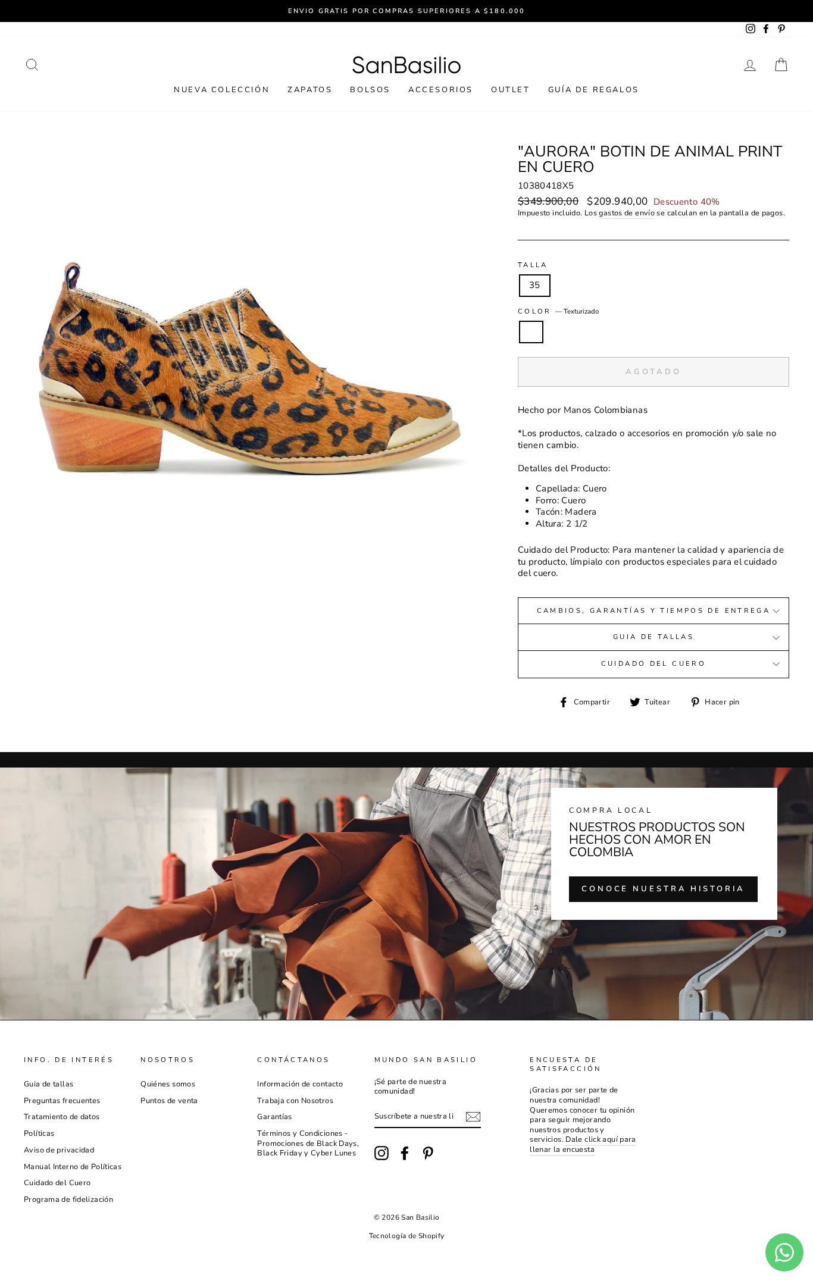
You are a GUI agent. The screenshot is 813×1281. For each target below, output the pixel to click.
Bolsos (370, 89)
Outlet (510, 89)
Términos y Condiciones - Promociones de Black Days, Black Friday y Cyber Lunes (308, 1143)
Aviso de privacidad (59, 1150)
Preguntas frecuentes (62, 1100)
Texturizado (531, 332)
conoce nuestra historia (663, 889)
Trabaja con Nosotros (295, 1100)
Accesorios (440, 89)
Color (558, 312)
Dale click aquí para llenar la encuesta (583, 1144)
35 (534, 285)
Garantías (274, 1116)
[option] (406, 11)
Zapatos (309, 89)
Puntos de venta (169, 1100)
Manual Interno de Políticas (72, 1166)
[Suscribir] (473, 1117)
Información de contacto (300, 1084)
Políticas (39, 1133)
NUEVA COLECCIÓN (222, 89)
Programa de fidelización (68, 1199)
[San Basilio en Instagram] (381, 1153)
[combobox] (653, 410)
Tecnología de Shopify (407, 1236)
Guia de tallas (653, 636)
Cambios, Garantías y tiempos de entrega (654, 610)
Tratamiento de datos (62, 1116)
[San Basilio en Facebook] (405, 1153)
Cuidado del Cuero (653, 663)
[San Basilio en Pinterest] (428, 1153)
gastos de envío (627, 213)
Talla (533, 265)
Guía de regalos (593, 89)
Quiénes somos (167, 1084)
